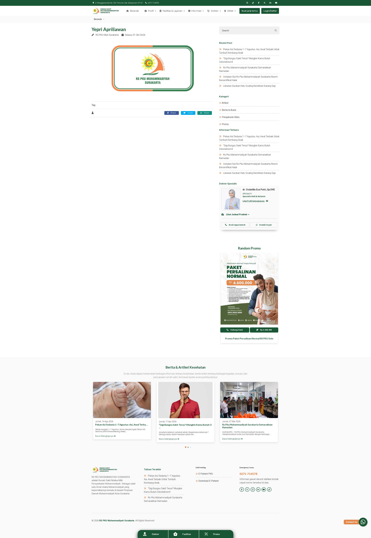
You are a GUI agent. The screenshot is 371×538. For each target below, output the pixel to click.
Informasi (196, 11)
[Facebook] (259, 3)
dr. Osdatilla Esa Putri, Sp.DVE (259, 189)
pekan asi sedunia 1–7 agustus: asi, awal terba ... (121, 424)
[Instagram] (247, 3)
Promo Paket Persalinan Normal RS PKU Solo (249, 338)
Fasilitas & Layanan (172, 11)
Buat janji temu (250, 11)
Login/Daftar (270, 11)
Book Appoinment (236, 225)
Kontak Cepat (265, 225)
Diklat (230, 11)
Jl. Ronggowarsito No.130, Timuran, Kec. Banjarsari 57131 (119, 3)
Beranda (134, 11)
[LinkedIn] (270, 3)
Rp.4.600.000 (266, 330)
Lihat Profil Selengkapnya (254, 201)
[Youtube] (276, 3)
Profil (150, 11)
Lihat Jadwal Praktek (236, 214)
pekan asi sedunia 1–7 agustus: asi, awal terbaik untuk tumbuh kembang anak (162, 479)
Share (173, 113)
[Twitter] (264, 3)
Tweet (190, 113)
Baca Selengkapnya (104, 436)
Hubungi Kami (236, 330)
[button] (185, 447)
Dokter (214, 11)
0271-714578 (153, 3)
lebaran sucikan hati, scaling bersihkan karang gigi (249, 86)
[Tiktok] (253, 3)
